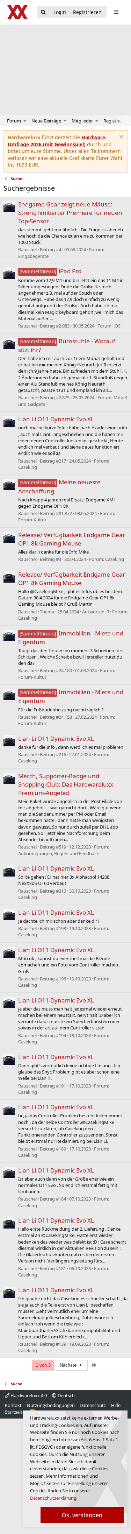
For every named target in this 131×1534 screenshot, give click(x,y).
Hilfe (116, 1405)
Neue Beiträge (46, 121)
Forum (14, 121)
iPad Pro (50, 271)
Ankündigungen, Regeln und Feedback (58, 853)
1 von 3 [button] (43, 1365)
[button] (25, 120)
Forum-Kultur (32, 519)
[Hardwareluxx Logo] (17, 12)
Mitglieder (82, 121)
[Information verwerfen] (120, 137)
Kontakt (13, 1405)
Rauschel (27, 249)
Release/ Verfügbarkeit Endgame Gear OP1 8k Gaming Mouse (71, 539)
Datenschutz (93, 1405)
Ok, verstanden (82, 1515)
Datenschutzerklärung (53, 1498)
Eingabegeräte (33, 256)
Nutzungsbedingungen (51, 1405)
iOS (117, 326)
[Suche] (43, 12)
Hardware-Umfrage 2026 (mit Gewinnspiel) (57, 141)
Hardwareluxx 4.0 (28, 1395)
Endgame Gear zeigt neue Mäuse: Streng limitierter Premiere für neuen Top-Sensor (70, 212)
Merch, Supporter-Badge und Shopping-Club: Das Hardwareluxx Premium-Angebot (65, 784)
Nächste (69, 1365)
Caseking (27, 467)
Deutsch (66, 1395)
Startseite (15, 1412)
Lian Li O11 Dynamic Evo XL (56, 419)
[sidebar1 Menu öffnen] (116, 12)
